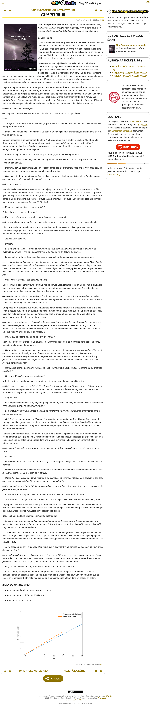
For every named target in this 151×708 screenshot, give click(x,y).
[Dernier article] (101, 10)
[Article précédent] (10, 10)
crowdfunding (113, 174)
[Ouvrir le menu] (3, 3)
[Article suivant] (96, 10)
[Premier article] (5, 10)
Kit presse (82, 700)
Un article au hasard (33, 671)
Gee (102, 20)
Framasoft (102, 698)
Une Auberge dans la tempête (131, 45)
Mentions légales (71, 700)
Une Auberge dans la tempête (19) (53, 10)
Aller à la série (74, 671)
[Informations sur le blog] (148, 3)
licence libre (135, 121)
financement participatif (121, 131)
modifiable (143, 124)
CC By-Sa (108, 696)
